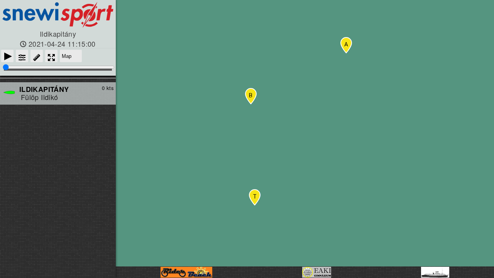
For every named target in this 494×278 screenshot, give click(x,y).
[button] (255, 197)
